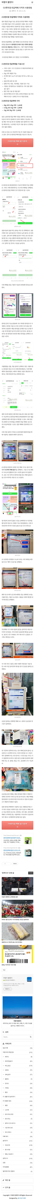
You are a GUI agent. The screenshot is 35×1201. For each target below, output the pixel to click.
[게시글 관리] (9, 863)
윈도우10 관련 (18, 1114)
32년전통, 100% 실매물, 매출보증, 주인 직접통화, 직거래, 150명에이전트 (11, 841)
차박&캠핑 (17, 1167)
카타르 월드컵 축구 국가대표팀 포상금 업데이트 (15, 919)
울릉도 (18, 1079)
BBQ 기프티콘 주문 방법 (9, 965)
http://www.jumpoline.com (11, 835)
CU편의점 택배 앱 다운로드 (17, 142)
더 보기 (31, 873)
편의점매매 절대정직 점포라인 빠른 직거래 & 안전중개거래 (11, 838)
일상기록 (17, 1048)
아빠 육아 (17, 1136)
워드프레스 (18, 1132)
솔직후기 (17, 1141)
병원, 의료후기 (18, 1154)
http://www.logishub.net (10, 848)
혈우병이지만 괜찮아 (17, 1171)
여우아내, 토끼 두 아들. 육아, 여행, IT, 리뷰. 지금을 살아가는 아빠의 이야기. (14, 984)
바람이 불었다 (7, 978)
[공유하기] (7, 863)
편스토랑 (18, 1149)
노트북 (18, 1110)
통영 (18, 1092)
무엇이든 (18, 1145)
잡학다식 (14, 11)
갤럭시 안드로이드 (18, 1123)
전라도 (18, 1083)
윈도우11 (18, 1119)
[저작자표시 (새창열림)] (19, 863)
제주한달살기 (18, 1061)
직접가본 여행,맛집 (17, 1052)
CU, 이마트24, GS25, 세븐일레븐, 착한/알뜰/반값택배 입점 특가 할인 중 (12, 854)
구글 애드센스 (18, 1128)
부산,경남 (18, 1066)
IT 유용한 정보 (17, 1101)
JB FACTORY (22, 1198)
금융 (17, 1163)
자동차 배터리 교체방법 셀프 (10, 897)
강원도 (18, 1070)
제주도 (18, 1057)
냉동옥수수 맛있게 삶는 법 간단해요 (12, 942)
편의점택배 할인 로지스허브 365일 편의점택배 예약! (12, 851)
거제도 (18, 1088)
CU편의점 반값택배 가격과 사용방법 (17, 8)
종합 (18, 1105)
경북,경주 (18, 1074)
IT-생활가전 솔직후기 (17, 1097)
